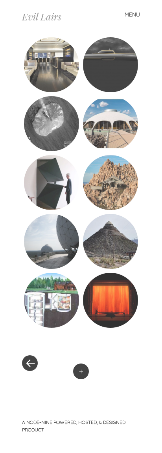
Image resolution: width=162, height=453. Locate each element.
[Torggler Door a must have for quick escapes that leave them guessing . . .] (51, 182)
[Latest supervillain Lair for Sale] (110, 123)
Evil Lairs (41, 16)
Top (153, 442)
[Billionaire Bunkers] (51, 64)
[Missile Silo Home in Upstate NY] (51, 300)
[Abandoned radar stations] (51, 241)
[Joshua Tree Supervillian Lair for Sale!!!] (110, 182)
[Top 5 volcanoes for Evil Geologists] (51, 123)
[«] (51, 339)
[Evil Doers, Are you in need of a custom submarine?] (110, 64)
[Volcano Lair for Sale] (110, 241)
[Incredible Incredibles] (110, 300)
